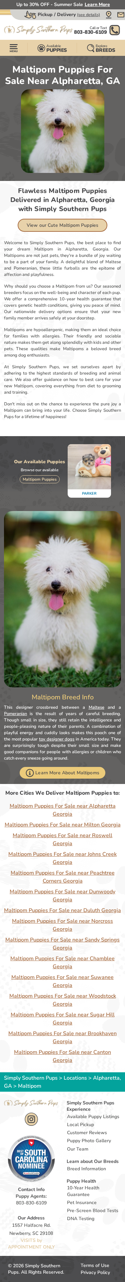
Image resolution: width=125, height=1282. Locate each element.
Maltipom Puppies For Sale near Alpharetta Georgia (63, 810)
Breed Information (86, 1169)
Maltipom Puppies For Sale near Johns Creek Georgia (62, 858)
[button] (108, 14)
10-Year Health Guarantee (83, 1191)
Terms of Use (95, 1265)
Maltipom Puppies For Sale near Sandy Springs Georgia (62, 944)
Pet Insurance (82, 1202)
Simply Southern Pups (31, 1078)
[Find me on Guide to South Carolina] (31, 1158)
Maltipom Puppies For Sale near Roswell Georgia (62, 839)
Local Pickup (80, 1124)
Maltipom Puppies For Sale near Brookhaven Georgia (62, 1037)
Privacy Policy (95, 1272)
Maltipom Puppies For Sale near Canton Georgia (62, 1056)
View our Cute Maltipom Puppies (62, 225)
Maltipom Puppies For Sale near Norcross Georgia (62, 925)
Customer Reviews (87, 1132)
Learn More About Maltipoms (67, 773)
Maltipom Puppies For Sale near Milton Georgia (63, 824)
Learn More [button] (97, 4)
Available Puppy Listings (93, 1116)
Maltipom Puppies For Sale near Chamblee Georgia (62, 962)
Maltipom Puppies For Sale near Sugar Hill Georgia (63, 1018)
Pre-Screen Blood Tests (92, 1210)
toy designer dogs (56, 739)
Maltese (96, 707)
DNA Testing (80, 1218)
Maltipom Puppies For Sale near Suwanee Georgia (62, 981)
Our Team (77, 1149)
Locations (75, 1078)
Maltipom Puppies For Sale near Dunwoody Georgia (62, 895)
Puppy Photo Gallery (89, 1141)
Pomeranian (15, 714)
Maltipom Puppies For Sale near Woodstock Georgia (62, 1000)
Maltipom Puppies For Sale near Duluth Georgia (62, 910)
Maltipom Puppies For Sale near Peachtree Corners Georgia (63, 877)
